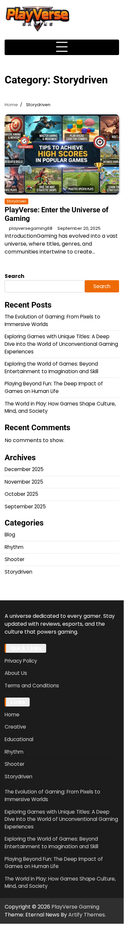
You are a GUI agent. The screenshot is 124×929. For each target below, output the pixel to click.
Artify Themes (86, 914)
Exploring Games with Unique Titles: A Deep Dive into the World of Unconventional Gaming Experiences (61, 344)
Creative (15, 726)
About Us (16, 673)
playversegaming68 (30, 228)
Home (12, 714)
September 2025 (25, 506)
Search (14, 276)
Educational (19, 739)
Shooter (14, 559)
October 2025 (21, 494)
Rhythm (14, 547)
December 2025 (24, 469)
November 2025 (24, 481)
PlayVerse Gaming (75, 907)
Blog (10, 534)
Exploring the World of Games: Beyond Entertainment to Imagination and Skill (51, 367)
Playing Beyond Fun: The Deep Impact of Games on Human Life (54, 387)
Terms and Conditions (32, 685)
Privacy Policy (21, 660)
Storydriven (16, 201)
